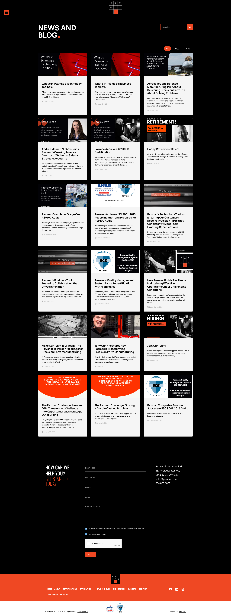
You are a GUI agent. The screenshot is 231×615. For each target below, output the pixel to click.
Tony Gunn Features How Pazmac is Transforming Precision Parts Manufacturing (114, 349)
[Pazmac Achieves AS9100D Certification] (115, 130)
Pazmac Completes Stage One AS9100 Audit (61, 215)
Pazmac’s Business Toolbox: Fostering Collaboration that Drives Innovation (60, 283)
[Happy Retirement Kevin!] (168, 130)
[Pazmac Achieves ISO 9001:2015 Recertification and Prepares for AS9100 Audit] (115, 195)
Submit (91, 554)
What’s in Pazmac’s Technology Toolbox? (62, 85)
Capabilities (85, 589)
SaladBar (182, 611)
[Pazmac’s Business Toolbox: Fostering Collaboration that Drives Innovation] (63, 261)
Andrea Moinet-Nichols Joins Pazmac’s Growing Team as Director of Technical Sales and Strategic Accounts (61, 153)
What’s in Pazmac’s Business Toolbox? (113, 85)
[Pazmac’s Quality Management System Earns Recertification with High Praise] (115, 261)
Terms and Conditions (57, 594)
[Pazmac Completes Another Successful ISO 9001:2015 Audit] (168, 386)
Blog (177, 48)
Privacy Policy (82, 611)
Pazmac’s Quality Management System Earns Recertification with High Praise (114, 283)
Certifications (70, 589)
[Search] (190, 27)
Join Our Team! (156, 345)
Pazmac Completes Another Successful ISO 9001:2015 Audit (167, 406)
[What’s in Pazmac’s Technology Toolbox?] (63, 65)
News (188, 48)
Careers (132, 589)
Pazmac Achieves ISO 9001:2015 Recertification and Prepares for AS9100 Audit (115, 217)
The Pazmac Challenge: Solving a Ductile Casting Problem (115, 406)
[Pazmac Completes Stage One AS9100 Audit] (63, 195)
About (57, 589)
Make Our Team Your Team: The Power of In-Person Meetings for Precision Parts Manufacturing (62, 349)
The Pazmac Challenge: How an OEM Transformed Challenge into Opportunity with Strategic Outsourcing (62, 410)
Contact (143, 589)
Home (49, 589)
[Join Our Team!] (168, 327)
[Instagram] (183, 589)
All (167, 48)
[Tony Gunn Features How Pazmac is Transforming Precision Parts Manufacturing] (115, 327)
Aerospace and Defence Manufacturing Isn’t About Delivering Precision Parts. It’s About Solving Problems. (166, 88)
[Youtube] (171, 589)
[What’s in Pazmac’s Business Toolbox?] (115, 65)
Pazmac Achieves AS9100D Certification (112, 150)
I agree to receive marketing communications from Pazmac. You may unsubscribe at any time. (116, 528)
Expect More (119, 589)
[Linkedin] (177, 589)
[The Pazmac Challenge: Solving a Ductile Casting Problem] (115, 386)
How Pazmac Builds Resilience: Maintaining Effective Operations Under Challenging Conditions (167, 285)
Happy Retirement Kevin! (163, 149)
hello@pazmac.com (166, 479)
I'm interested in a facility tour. (97, 534)
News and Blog (103, 589)
